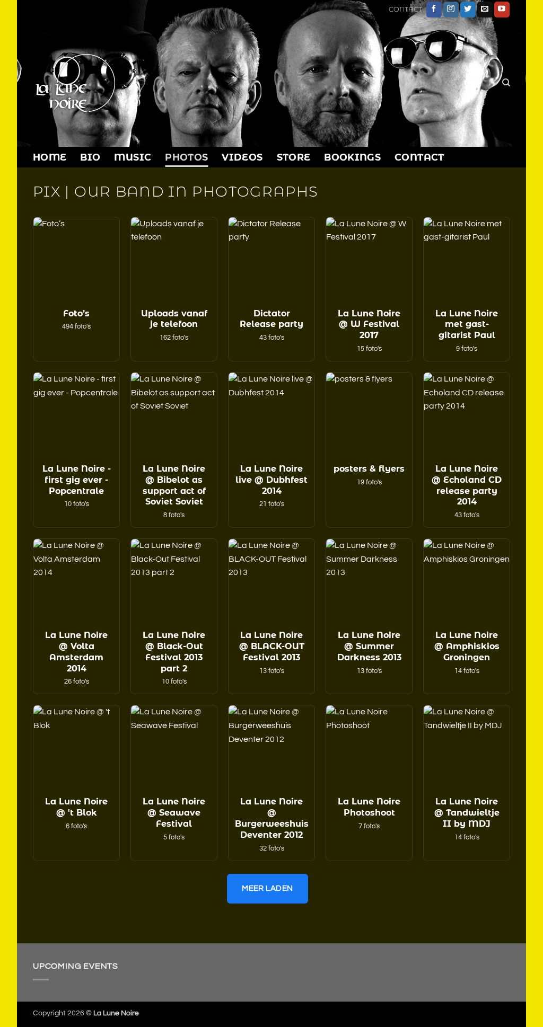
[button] (76, 289)
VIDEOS (242, 157)
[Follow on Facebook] (434, 9)
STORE (294, 157)
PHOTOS (186, 157)
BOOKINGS (352, 157)
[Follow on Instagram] (451, 9)
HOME (49, 157)
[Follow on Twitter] (468, 9)
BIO (90, 157)
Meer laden (267, 888)
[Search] (506, 83)
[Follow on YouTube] (502, 9)
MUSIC (132, 157)
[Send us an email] (485, 9)
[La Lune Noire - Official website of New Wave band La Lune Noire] (109, 82)
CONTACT (405, 9)
